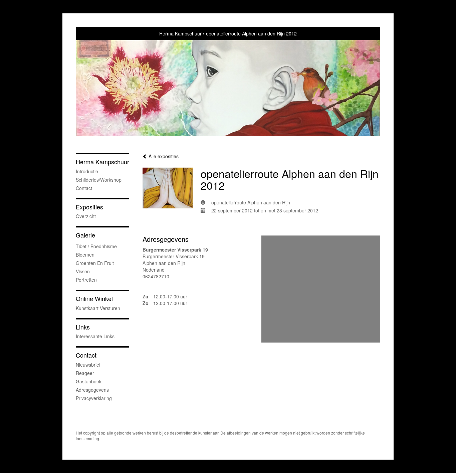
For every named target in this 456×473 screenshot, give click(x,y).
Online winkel (94, 298)
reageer (85, 373)
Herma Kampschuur (180, 33)
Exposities (89, 207)
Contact (84, 188)
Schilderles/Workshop (99, 179)
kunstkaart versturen (98, 308)
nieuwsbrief (88, 364)
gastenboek (88, 381)
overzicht (86, 216)
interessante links (95, 336)
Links (83, 327)
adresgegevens (92, 389)
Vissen (83, 271)
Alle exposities (163, 156)
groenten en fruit (95, 263)
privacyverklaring (94, 398)
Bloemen (85, 254)
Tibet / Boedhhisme (96, 246)
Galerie (85, 235)
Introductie (87, 171)
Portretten (86, 279)
